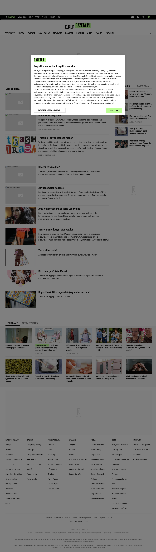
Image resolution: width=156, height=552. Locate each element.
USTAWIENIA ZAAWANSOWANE (49, 110)
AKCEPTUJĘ (114, 110)
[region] (78, 85)
